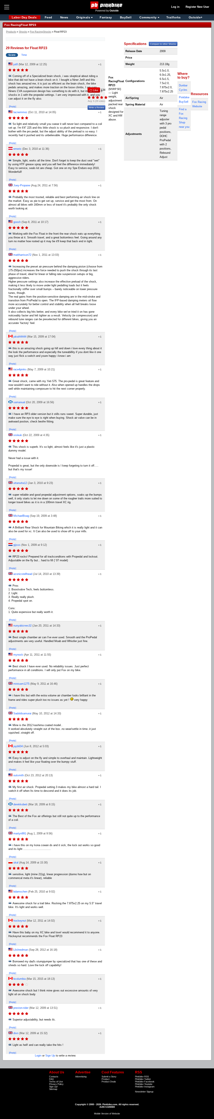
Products (11, 31)
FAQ (51, 1079)
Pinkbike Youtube (143, 1084)
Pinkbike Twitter (143, 1079)
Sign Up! (53, 1086)
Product (106, 1079)
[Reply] (12, 106)
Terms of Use (56, 1081)
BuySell (126, 17)
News (64, 17)
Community (148, 17)
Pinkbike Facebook (144, 1081)
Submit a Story (109, 1076)
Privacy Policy (56, 1084)
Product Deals (109, 1081)
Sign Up (50, 1055)
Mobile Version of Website (107, 1113)
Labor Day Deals (25, 17)
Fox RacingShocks (40, 31)
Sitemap (53, 1089)
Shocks (23, 31)
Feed (48, 17)
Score (11, 55)
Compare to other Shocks (163, 44)
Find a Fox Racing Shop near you (184, 118)
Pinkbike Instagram (144, 1086)
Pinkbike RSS (142, 1076)
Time (24, 55)
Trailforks (173, 17)
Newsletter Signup (144, 1091)
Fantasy (106, 17)
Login (38, 1055)
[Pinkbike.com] (107, 5)
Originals (83, 17)
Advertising (81, 1076)
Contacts (53, 1076)
